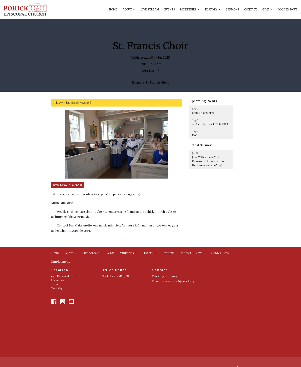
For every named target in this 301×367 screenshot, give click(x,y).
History (211, 9)
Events (169, 9)
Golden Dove (288, 9)
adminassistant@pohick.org (178, 281)
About (127, 9)
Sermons (232, 9)
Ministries (188, 9)
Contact (250, 9)
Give (265, 9)
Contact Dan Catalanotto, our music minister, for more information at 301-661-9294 (116, 225)
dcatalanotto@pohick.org (72, 230)
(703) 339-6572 (170, 276)
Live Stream (150, 9)
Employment (60, 261)
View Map (57, 288)
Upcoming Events (203, 101)
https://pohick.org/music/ (72, 216)
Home (113, 9)
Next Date (149, 71)
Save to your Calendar (67, 185)
